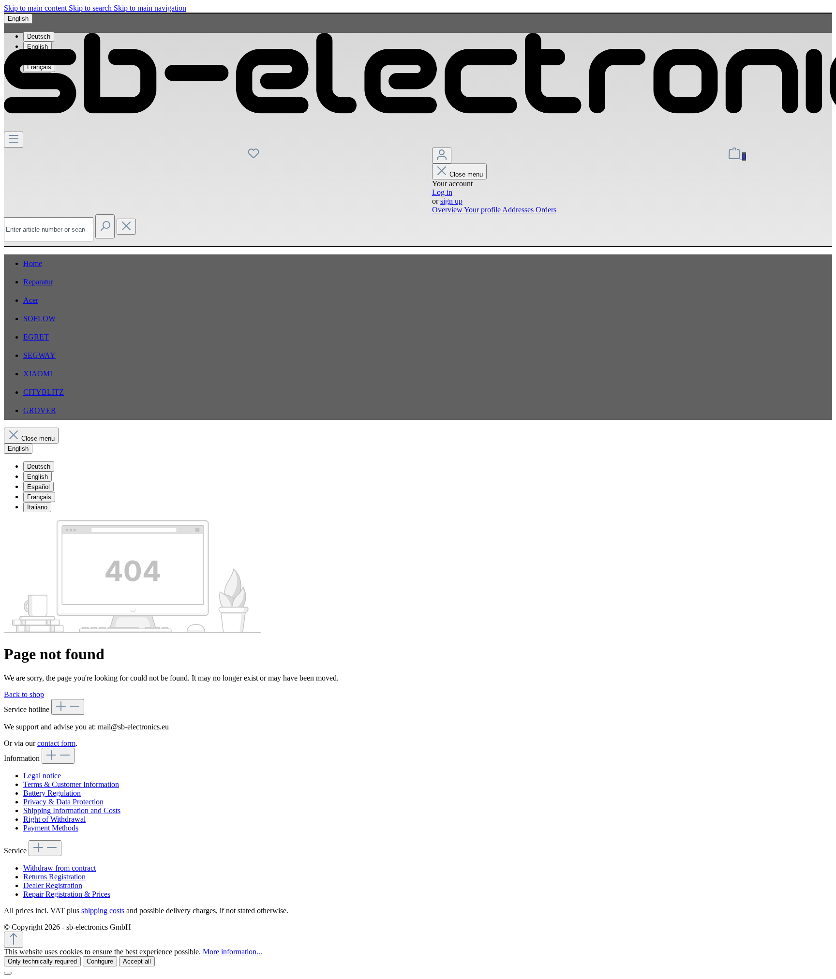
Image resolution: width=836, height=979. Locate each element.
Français (39, 497)
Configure (100, 961)
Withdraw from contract (59, 868)
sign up (451, 201)
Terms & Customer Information (71, 784)
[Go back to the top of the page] (13, 940)
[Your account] (441, 155)
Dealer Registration (52, 885)
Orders (546, 210)
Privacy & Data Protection (63, 802)
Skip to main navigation (150, 8)
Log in (442, 192)
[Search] (105, 226)
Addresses (519, 210)
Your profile (483, 210)
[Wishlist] (253, 156)
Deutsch (38, 466)
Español (38, 486)
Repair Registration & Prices (66, 894)
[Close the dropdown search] (126, 227)
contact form (56, 743)
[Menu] (13, 140)
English (37, 476)
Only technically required (42, 961)
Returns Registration (54, 877)
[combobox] (48, 229)
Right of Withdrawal (54, 819)
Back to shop (24, 694)
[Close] (8, 973)
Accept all (137, 961)
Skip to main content (36, 8)
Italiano (37, 507)
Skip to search (91, 8)
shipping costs (102, 910)
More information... (232, 952)
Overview (448, 210)
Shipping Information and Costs (71, 810)
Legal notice (42, 775)
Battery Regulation (52, 793)
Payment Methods (50, 828)
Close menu (466, 174)
